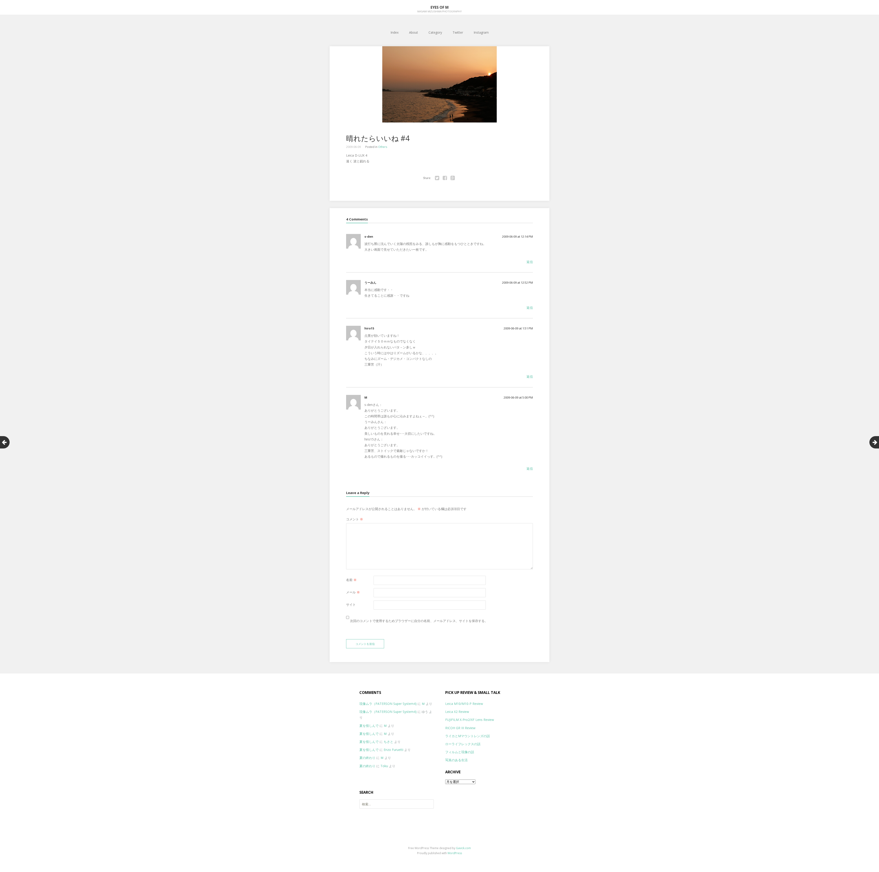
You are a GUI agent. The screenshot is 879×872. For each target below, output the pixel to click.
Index (395, 32)
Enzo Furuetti (393, 749)
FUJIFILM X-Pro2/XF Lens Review (469, 719)
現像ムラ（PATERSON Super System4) (388, 703)
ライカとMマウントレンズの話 (467, 736)
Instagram (481, 32)
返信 (529, 262)
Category (435, 32)
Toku (384, 766)
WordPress (455, 853)
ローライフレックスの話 (462, 744)
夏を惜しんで (369, 725)
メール (353, 592)
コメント (354, 519)
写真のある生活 (456, 760)
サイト (351, 604)
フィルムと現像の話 (459, 752)
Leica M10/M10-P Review (464, 703)
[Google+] (452, 178)
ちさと (388, 741)
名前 (351, 580)
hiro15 (369, 328)
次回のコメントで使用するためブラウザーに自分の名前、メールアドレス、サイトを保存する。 (419, 621)
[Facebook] (444, 178)
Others (382, 147)
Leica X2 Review (457, 711)
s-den (368, 236)
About (413, 32)
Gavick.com (463, 848)
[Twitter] (437, 178)
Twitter (458, 32)
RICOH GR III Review (460, 728)
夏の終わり (367, 757)
